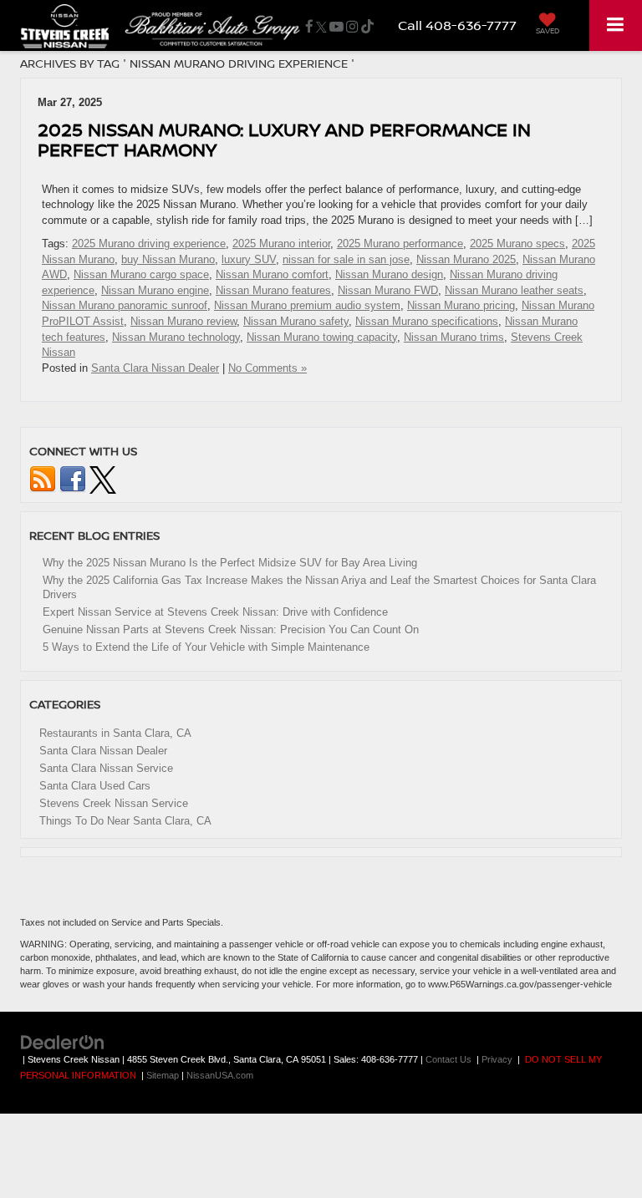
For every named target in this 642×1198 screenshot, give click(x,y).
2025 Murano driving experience (149, 243)
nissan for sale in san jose (346, 259)
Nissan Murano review (183, 321)
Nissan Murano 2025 (466, 259)
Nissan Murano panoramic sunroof (124, 305)
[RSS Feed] (42, 479)
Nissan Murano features (273, 290)
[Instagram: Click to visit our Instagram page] (352, 26)
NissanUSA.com (219, 1075)
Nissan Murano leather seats (514, 290)
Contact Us (448, 1059)
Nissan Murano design (389, 274)
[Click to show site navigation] (615, 25)
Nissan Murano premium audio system (307, 305)
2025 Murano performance (400, 243)
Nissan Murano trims (454, 337)
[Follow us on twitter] (102, 479)
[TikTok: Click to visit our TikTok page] (367, 26)
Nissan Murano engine (155, 290)
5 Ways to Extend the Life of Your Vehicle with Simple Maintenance (206, 647)
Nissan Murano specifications (426, 321)
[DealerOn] (62, 1042)
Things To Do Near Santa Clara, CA (125, 821)
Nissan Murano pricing (461, 305)
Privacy (497, 1059)
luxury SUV (249, 259)
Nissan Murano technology (176, 337)
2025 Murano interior (281, 243)
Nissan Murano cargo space (141, 274)
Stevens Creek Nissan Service (113, 803)
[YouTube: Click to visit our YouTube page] (336, 26)
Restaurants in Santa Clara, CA (115, 733)
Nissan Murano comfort (272, 274)
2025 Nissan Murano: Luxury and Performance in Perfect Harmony (284, 139)
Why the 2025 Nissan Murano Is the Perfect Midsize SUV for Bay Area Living (230, 562)
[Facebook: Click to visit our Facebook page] (309, 26)
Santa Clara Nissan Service (106, 768)
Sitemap (162, 1075)
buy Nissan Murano (168, 259)
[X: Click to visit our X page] (321, 26)
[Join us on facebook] (72, 479)
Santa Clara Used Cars (94, 785)
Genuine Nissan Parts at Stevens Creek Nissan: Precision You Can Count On (231, 629)
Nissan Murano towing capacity (322, 337)
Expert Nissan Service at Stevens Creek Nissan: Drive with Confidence (215, 612)
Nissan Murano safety (296, 321)
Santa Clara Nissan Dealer (155, 368)
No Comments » (267, 368)
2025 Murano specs (517, 243)
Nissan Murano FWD (388, 290)
